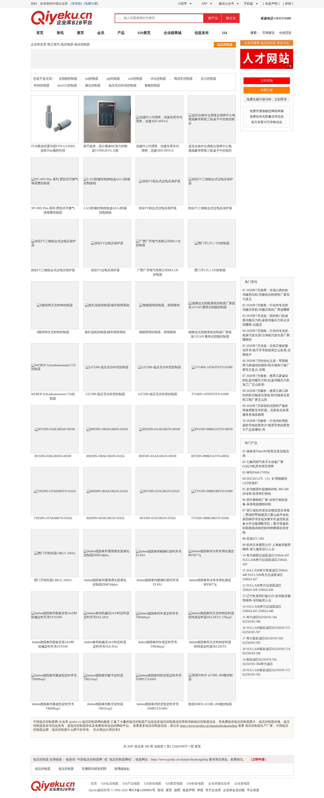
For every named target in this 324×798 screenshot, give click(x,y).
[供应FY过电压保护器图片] (107, 243)
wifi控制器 (135, 78)
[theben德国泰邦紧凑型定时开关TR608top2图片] (55, 677)
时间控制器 (41, 85)
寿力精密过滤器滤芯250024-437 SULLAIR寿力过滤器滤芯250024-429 (265, 560)
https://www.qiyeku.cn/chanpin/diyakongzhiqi (208, 725)
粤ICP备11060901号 (142, 790)
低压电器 (67, 44)
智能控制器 (152, 85)
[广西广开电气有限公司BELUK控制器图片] (159, 243)
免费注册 (267, 90)
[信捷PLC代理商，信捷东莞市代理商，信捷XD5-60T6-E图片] (159, 119)
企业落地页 (242, 783)
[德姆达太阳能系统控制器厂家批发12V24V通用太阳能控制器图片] (212, 305)
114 (224, 33)
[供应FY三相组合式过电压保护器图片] (212, 181)
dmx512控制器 (67, 85)
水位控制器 (158, 78)
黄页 (80, 33)
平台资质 (253, 790)
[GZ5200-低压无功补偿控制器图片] (159, 367)
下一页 (189, 746)
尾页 (198, 746)
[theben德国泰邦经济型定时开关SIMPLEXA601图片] (159, 677)
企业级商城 (172, 33)
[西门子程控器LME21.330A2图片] (55, 553)
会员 (100, 33)
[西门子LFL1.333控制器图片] (212, 243)
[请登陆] (76, 3)
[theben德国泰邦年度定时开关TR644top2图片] (159, 615)
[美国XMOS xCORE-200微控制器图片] (212, 677)
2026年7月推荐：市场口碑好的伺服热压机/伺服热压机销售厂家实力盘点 (266, 295)
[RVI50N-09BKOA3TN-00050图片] (212, 429)
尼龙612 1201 (255, 538)
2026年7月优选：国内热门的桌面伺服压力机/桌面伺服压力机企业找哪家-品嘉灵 (266, 320)
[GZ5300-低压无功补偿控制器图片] (107, 367)
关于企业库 (213, 790)
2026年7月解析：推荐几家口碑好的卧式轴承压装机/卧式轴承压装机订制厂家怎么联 (266, 395)
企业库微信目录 (219, 783)
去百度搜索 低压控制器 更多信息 (266, 43)
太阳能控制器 (68, 78)
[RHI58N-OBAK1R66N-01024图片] (107, 429)
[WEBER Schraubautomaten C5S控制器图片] (55, 367)
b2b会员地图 (109, 783)
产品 (121, 33)
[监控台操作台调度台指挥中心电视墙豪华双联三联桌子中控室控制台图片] (212, 119)
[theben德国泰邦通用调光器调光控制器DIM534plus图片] (107, 553)
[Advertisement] (133, 59)
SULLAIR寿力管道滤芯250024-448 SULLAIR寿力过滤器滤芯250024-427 (265, 575)
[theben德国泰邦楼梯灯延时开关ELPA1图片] (159, 553)
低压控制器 (82, 44)
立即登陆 (267, 80)
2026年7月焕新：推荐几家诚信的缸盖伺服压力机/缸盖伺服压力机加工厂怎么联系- (266, 380)
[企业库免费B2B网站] (62, 24)
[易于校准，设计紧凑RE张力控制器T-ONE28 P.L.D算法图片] (107, 119)
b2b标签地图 (195, 783)
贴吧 (177, 790)
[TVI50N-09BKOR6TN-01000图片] (212, 491)
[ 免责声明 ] (271, 3)
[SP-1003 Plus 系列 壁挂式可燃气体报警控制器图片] (55, 181)
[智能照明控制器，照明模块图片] (159, 305)
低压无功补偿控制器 (122, 85)
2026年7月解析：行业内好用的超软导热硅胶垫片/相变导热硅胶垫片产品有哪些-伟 (266, 425)
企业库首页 (38, 44)
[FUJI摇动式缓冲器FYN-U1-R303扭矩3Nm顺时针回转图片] (55, 119)
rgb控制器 (113, 78)
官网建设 (268, 32)
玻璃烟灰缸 (122, 768)
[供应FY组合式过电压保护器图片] (159, 181)
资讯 (60, 33)
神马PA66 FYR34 (257, 472)
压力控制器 (208, 78)
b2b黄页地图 (174, 783)
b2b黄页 (144, 33)
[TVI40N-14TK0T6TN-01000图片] (212, 367)
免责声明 (188, 790)
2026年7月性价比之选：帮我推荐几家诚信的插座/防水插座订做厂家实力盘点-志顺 (266, 365)
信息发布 (202, 33)
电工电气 (53, 44)
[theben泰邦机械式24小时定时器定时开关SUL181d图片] (107, 615)
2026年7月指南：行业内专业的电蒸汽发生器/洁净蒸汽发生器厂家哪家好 (266, 335)
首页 (39, 33)
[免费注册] (91, 3)
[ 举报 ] (288, 3)
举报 (200, 790)
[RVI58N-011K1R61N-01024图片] (159, 491)
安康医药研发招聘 (94, 768)
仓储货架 (285, 32)
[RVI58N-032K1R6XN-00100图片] (55, 429)
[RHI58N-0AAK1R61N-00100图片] (159, 429)
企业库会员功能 (234, 790)
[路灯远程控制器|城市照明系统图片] (107, 305)
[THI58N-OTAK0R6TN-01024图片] (55, 491)
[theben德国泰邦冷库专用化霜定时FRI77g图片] (212, 553)
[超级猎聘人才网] (266, 67)
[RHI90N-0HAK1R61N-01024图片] (107, 491)
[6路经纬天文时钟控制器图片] (55, 305)
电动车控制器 (183, 78)
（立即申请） (258, 759)
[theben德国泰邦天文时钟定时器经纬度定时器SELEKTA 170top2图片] (212, 615)
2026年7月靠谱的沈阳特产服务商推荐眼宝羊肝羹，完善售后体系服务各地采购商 (265, 410)
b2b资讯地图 (152, 783)
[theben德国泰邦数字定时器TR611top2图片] (107, 677)
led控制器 (91, 78)
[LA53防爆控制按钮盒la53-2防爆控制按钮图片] (107, 181)
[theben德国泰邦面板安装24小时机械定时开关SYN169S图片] (55, 615)
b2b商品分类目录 (106, 729)
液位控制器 (93, 85)
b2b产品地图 (131, 783)
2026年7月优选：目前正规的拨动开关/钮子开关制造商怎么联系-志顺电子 (266, 350)
